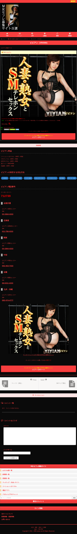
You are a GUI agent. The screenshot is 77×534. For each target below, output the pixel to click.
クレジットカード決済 (16, 178)
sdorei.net (40, 531)
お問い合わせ (6, 519)
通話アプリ (6, 490)
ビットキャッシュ (52, 178)
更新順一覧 (6, 478)
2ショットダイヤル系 (9, 127)
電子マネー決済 (71, 178)
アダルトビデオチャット (10, 494)
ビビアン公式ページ (38, 136)
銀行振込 (62, 178)
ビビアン (8, 52)
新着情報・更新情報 (8, 516)
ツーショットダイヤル (10, 486)
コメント (6, 426)
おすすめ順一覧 (7, 470)
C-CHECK (5, 178)
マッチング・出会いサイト (11, 482)
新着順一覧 (6, 474)
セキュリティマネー (39, 178)
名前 (40, 450)
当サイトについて (7, 514)
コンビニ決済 (28, 178)
